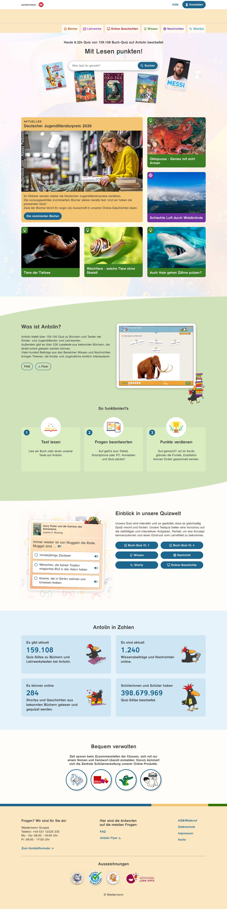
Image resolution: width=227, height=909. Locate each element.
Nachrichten (175, 29)
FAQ (27, 366)
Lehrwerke (94, 29)
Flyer (44, 366)
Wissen (153, 29)
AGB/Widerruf (187, 820)
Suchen (150, 65)
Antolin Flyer (109, 838)
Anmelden (196, 4)
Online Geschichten (124, 29)
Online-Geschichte (184, 565)
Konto (182, 839)
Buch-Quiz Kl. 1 (138, 545)
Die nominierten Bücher (43, 216)
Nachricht (183, 555)
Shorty (138, 565)
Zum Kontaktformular (36, 848)
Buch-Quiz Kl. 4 (184, 545)
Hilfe (175, 4)
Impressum (185, 833)
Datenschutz (186, 827)
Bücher (73, 29)
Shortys (198, 29)
